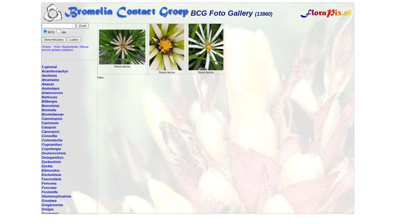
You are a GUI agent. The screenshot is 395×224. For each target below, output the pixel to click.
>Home (46, 46)
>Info (57, 46)
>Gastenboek (69, 46)
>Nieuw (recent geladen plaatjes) (65, 48)
